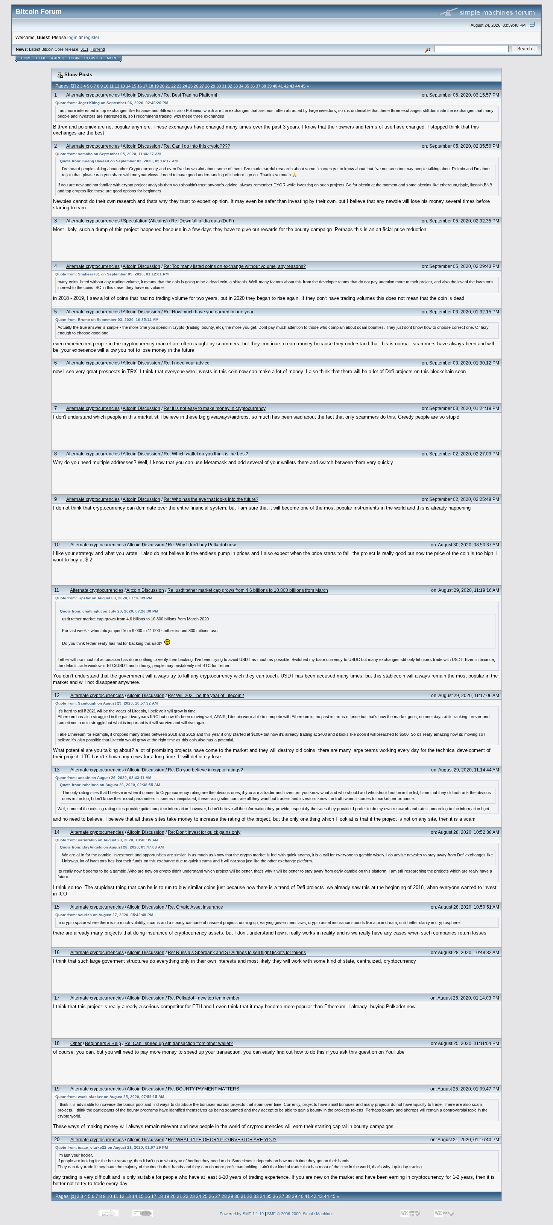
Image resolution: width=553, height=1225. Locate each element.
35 (247, 86)
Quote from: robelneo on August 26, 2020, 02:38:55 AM (110, 785)
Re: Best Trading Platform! (190, 94)
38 (263, 86)
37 (258, 86)
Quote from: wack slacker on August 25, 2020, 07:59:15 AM (109, 1097)
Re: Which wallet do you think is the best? (206, 453)
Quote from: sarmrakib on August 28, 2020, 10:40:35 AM (106, 840)
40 (275, 86)
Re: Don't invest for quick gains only (204, 832)
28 (207, 86)
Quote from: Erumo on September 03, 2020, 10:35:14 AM (106, 320)
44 (297, 86)
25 (190, 86)
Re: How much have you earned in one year (209, 311)
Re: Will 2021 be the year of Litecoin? (206, 695)
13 (122, 86)
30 (218, 86)
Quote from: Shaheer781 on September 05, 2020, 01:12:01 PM (112, 274)
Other (76, 1043)
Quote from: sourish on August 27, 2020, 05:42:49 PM (104, 915)
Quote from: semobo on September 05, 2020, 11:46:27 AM (108, 154)
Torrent (97, 49)
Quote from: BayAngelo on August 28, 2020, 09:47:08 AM (112, 847)
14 (128, 86)
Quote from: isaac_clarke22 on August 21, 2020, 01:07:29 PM (111, 1147)
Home (26, 58)
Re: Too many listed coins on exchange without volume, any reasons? (235, 266)
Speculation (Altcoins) (145, 220)
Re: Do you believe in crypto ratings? (205, 769)
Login (74, 58)
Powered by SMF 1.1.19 (242, 1213)
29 (213, 86)
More (112, 58)
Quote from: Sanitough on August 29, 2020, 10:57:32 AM (106, 703)
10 (106, 86)
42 (286, 86)
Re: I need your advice (187, 362)
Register (93, 58)
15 (134, 86)
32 (230, 86)
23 (179, 86)
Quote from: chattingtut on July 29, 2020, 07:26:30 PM (109, 611)
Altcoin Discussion (141, 94)
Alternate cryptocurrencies (93, 94)
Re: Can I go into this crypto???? (197, 146)
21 (168, 86)
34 (241, 86)
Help (40, 58)
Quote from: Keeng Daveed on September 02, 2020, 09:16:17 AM (119, 161)
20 (162, 86)
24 (184, 86)
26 (196, 86)
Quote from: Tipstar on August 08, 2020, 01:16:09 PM (103, 598)
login (72, 37)
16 (139, 86)
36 (252, 86)
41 (280, 86)
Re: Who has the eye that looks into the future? (211, 499)
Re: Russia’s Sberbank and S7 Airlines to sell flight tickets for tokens (237, 952)
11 (111, 86)
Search (57, 58)
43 (292, 86)
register (91, 37)
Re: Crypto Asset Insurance (195, 906)
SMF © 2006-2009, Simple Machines (300, 1213)
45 (303, 86)
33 (235, 86)
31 (224, 86)
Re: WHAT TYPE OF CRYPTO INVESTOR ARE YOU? (222, 1139)
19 (156, 86)
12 (117, 86)
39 (269, 86)
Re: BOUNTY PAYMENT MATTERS (203, 1088)
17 (145, 86)
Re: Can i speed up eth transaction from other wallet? (179, 1043)
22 (173, 86)
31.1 (84, 49)
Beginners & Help (103, 1043)
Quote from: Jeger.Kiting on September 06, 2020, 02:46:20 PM (111, 103)
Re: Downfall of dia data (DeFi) (202, 220)
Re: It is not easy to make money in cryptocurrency (215, 408)
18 (151, 86)
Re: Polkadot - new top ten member (204, 997)
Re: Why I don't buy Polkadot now (202, 544)
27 (201, 86)
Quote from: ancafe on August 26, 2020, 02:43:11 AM (103, 778)
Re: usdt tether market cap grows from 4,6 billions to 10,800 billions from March (247, 590)
